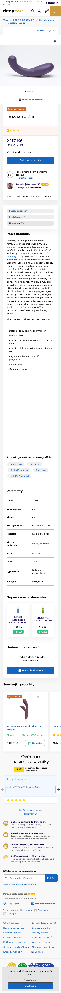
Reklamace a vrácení (14, 942)
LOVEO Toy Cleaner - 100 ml (43, 619)
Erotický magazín (12, 951)
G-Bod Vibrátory (19, 470)
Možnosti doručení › (25, 178)
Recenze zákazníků (41, 937)
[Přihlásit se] (39, 11)
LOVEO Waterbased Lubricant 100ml (18, 620)
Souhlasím (30, 986)
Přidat (19, 632)
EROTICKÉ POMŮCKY (23, 20)
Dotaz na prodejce (30, 160)
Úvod (5, 20)
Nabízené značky (40, 942)
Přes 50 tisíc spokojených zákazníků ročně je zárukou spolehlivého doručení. (32, 860)
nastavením (47, 971)
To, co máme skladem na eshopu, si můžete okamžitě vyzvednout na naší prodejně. (32, 837)
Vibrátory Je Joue (16, 23)
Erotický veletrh (39, 932)
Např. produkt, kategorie (24, 36)
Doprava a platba (40, 928)
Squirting (41, 470)
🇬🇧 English (37, 951)
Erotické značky (47, 20)
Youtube (28, 910)
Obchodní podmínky (42, 947)
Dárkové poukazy (12, 937)
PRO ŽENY (16, 464)
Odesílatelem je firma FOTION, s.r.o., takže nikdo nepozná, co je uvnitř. (31, 826)
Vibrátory (12, 256)
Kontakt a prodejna (13, 928)
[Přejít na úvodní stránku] (13, 11)
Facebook (43, 910)
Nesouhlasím (30, 980)
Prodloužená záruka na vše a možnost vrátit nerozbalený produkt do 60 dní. (32, 848)
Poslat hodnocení (32, 670)
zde (48, 319)
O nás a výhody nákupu (16, 947)
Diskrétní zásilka (12, 932)
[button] (33, 11)
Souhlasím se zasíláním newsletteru (19, 884)
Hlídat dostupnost (21, 152)
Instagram (12, 913)
